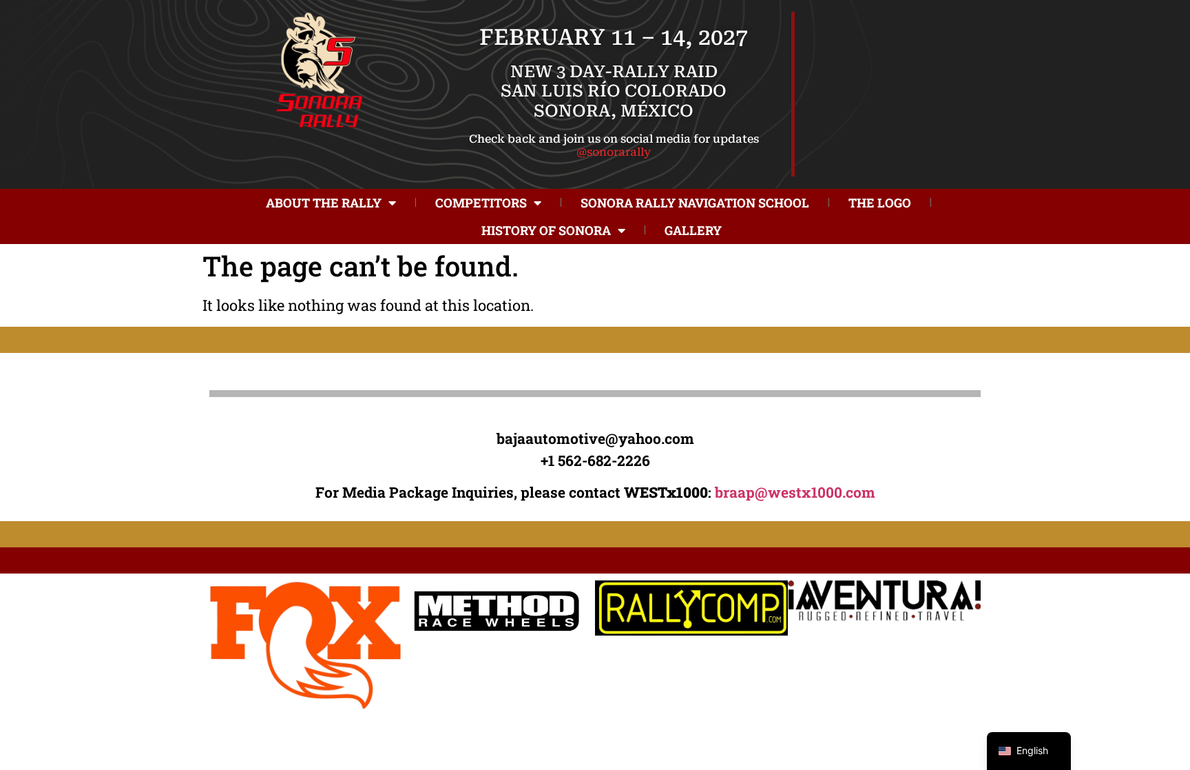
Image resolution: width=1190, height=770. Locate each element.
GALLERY (693, 230)
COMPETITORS (481, 202)
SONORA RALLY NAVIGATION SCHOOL (695, 202)
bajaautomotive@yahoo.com (595, 438)
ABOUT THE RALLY (324, 202)
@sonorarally (613, 152)
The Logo (879, 202)
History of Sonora (546, 230)
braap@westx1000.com (795, 492)
